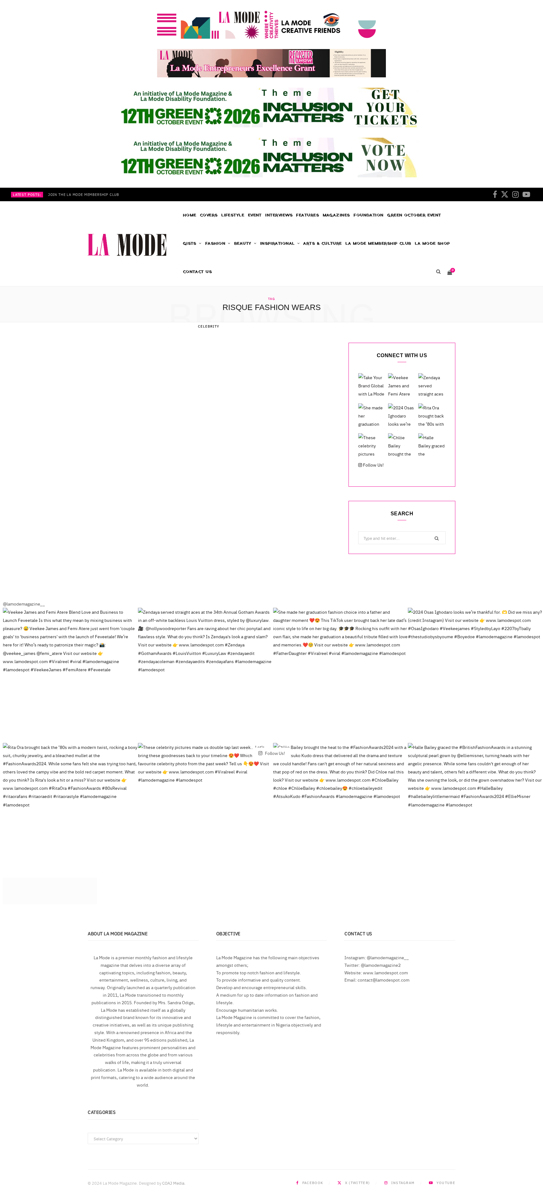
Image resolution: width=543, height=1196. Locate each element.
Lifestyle (232, 215)
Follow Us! (373, 465)
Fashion (215, 243)
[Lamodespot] (127, 245)
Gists (189, 243)
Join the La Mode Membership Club (83, 194)
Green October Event (414, 215)
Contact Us (197, 272)
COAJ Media (173, 1183)
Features (307, 215)
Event (255, 215)
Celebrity (209, 326)
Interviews (279, 215)
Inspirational (277, 243)
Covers (209, 215)
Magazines (336, 215)
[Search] (438, 272)
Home (189, 215)
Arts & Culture (322, 243)
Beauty (242, 243)
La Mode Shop (432, 243)
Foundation (369, 215)
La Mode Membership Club (378, 243)
